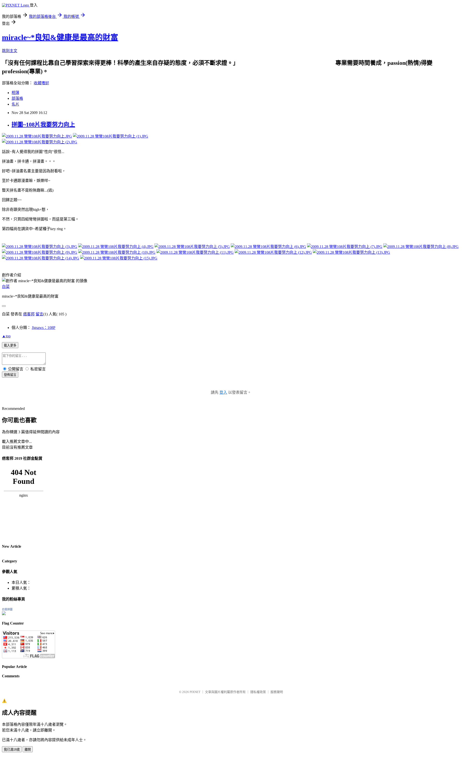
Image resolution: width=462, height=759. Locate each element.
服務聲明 (276, 692)
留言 (39, 314)
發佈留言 (10, 375)
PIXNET (195, 692)
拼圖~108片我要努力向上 (43, 124)
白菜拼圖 (7, 609)
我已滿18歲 (12, 749)
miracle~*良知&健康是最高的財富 (60, 37)
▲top (6, 336)
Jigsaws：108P (43, 328)
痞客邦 (29, 314)
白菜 (6, 287)
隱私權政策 (258, 692)
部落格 (17, 98)
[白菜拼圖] (4, 614)
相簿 (15, 93)
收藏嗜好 (41, 83)
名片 (15, 104)
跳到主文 (9, 51)
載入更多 (10, 345)
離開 (28, 749)
